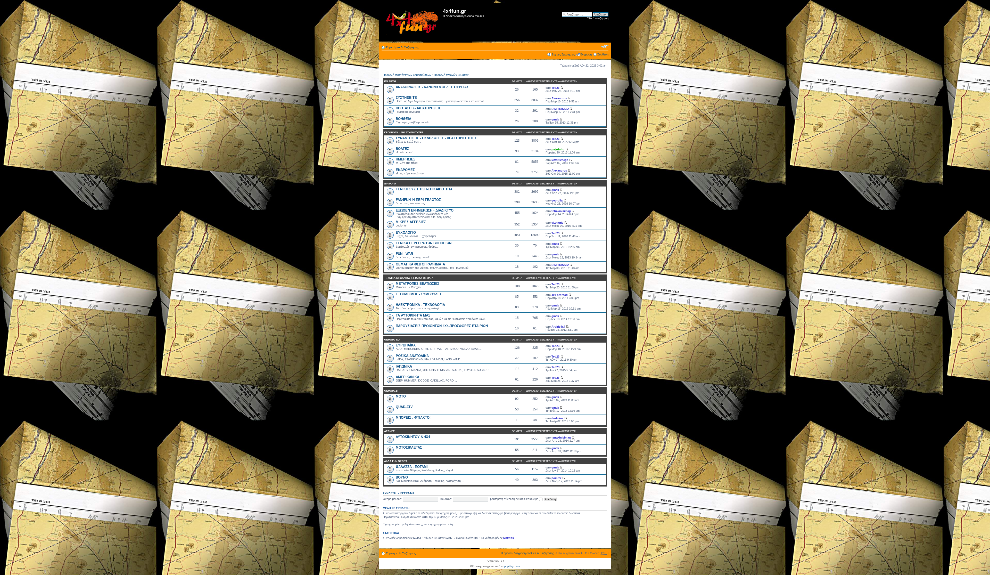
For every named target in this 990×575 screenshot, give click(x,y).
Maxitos (508, 537)
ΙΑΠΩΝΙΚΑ (404, 366)
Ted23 (555, 87)
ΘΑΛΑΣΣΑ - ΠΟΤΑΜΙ (412, 467)
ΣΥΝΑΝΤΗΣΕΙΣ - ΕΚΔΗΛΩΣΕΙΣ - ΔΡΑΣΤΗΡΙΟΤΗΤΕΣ (436, 138)
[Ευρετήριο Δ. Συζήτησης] (411, 22)
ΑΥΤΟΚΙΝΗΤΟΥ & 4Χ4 (413, 437)
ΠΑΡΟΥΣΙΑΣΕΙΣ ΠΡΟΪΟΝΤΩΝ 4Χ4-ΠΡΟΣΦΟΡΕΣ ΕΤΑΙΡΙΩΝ (442, 326)
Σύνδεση (602, 54)
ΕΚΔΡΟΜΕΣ (405, 170)
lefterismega (559, 159)
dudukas (557, 418)
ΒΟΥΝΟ (402, 477)
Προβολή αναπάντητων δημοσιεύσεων (407, 74)
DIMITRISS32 (560, 108)
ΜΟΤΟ (401, 396)
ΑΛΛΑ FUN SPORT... (396, 461)
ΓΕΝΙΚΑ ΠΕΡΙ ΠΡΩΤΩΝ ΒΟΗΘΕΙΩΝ (423, 243)
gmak (555, 119)
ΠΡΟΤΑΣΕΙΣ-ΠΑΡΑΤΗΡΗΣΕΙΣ (418, 108)
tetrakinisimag (561, 211)
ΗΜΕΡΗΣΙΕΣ (405, 159)
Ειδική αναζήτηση (597, 18)
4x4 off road (559, 294)
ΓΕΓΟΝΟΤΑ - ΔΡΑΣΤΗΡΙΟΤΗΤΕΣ (403, 132)
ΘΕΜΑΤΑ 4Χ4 (392, 339)
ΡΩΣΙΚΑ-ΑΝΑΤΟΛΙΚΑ (412, 356)
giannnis (557, 222)
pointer (556, 478)
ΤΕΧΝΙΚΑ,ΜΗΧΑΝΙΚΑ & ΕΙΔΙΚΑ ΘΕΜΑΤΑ (408, 278)
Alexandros (559, 98)
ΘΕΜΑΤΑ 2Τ (391, 390)
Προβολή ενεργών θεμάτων (451, 74)
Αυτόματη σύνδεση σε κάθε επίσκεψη (515, 498)
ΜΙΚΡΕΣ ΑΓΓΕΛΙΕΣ (411, 222)
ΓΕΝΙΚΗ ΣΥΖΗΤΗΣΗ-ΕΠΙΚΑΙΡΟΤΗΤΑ (424, 189)
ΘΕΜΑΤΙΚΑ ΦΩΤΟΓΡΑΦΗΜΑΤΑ (420, 264)
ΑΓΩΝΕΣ (389, 431)
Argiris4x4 (558, 326)
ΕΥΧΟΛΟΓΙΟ (406, 232)
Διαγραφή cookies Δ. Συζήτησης (534, 553)
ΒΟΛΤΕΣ (402, 149)
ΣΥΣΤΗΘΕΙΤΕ (406, 98)
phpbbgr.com (512, 566)
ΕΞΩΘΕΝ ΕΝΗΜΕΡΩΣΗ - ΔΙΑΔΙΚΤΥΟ (424, 210)
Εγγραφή (586, 54)
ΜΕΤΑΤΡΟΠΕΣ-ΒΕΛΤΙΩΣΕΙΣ (417, 284)
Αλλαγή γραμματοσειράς (604, 46)
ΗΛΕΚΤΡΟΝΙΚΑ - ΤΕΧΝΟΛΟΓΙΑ (420, 305)
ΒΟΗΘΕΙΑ (403, 119)
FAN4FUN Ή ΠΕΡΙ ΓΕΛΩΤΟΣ (418, 200)
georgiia (557, 200)
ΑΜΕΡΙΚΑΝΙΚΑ (407, 377)
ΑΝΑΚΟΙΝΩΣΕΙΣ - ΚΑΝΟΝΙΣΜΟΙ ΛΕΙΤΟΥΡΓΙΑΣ (432, 87)
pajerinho (557, 149)
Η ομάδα (506, 553)
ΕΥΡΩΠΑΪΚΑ (406, 345)
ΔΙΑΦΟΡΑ (390, 183)
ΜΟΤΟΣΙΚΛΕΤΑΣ (409, 447)
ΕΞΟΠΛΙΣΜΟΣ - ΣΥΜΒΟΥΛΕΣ (419, 294)
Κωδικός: (446, 498)
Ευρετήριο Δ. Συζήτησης (402, 47)
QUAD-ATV (404, 407)
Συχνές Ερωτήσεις (563, 54)
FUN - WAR (404, 254)
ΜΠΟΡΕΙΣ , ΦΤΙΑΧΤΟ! (413, 417)
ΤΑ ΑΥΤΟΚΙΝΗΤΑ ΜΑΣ (413, 315)
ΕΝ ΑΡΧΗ (390, 81)
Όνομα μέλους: (392, 498)
